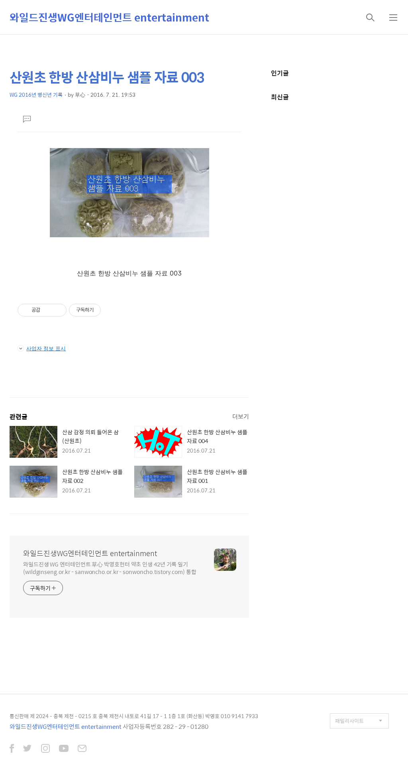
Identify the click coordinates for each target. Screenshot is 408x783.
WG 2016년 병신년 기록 (36, 94)
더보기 (240, 416)
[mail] (82, 749)
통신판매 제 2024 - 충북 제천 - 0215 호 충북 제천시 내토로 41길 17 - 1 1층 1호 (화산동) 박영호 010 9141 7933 (134, 716)
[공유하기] (48, 310)
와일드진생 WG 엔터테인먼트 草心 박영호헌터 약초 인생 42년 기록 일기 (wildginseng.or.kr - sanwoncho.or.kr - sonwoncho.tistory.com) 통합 (109, 568)
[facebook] (12, 749)
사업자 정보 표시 (46, 348)
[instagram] (45, 749)
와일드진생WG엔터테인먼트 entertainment (109, 17)
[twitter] (27, 749)
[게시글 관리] (58, 310)
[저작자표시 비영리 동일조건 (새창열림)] (111, 310)
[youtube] (64, 749)
